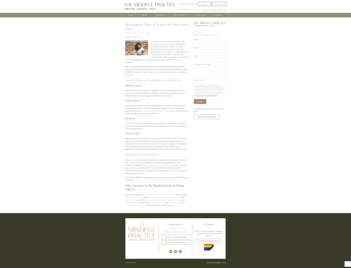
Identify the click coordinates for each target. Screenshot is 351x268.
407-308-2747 (223, 11)
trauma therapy (131, 200)
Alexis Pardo (132, 33)
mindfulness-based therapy (135, 205)
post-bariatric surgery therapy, (156, 200)
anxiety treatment (173, 197)
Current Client (219, 4)
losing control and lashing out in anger (155, 111)
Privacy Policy (130, 262)
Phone (196, 56)
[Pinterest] (180, 251)
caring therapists (158, 203)
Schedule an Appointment (206, 117)
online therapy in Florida (134, 197)
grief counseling (174, 200)
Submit (200, 101)
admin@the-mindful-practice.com (211, 11)
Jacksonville (200, 9)
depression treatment (158, 197)
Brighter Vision (220, 262)
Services (160, 15)
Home (130, 15)
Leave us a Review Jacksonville (176, 242)
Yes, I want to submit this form (207, 96)
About (145, 15)
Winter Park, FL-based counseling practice (159, 195)
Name (196, 39)
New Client (205, 4)
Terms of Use (199, 80)
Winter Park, (193, 9)
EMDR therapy (174, 203)
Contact (219, 15)
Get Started (179, 15)
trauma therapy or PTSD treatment (158, 165)
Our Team (200, 15)
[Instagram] (175, 251)
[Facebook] (170, 251)
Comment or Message (203, 64)
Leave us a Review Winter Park (176, 237)
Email (196, 48)
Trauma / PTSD (144, 33)
